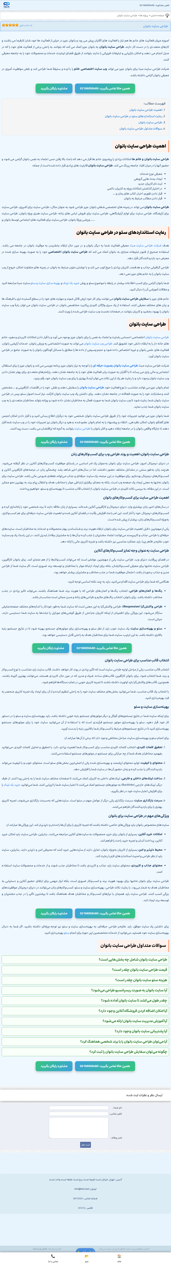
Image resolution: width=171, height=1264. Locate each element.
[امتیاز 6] (11, 25)
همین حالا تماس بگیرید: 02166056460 (105, 88)
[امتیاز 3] (6, 25)
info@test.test (81, 1189)
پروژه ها (144, 15)
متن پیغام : (116, 1138)
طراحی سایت (82, 429)
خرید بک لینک (71, 283)
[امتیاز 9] (16, 25)
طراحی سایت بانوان (127, 15)
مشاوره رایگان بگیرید (54, 88)
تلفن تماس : (115, 1114)
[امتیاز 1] (3, 25)
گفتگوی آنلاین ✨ (85, 1252)
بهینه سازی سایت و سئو (45, 283)
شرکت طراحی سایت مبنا (146, 245)
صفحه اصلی (157, 15)
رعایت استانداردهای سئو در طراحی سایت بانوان (133, 116)
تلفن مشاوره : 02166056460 (154, 5)
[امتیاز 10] (18, 25)
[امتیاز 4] (8, 25)
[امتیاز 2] (4, 25)
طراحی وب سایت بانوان (98, 343)
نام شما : (117, 1108)
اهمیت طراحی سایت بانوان (145, 110)
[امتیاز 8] (14, 25)
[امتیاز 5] (9, 25)
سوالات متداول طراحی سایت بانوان (140, 128)
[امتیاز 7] (13, 25)
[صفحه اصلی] (6, 6)
